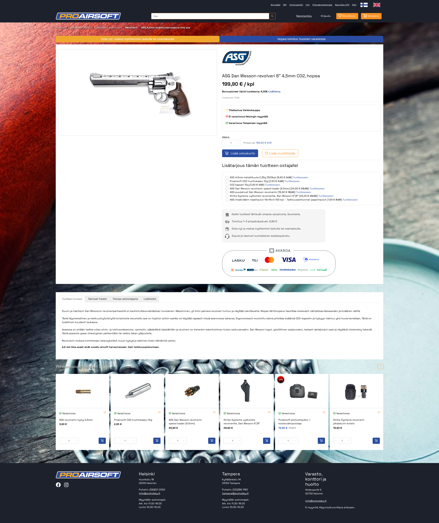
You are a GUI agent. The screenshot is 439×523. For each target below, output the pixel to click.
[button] (374, 366)
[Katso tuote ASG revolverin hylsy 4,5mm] (82, 391)
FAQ (285, 5)
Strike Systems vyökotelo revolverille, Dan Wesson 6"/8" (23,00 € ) (274, 195)
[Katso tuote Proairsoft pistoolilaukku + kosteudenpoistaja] (301, 391)
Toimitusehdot (296, 5)
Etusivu (60, 27)
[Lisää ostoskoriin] (102, 441)
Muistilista (348, 15)
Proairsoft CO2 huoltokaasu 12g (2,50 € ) (257, 181)
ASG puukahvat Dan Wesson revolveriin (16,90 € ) (262, 192)
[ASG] (242, 57)
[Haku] (272, 16)
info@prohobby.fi (149, 493)
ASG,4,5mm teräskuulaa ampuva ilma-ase (165, 27)
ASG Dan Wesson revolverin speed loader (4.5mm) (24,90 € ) (269, 188)
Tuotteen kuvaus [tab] (72, 298)
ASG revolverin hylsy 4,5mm (76, 419)
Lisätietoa (274, 91)
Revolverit (132, 27)
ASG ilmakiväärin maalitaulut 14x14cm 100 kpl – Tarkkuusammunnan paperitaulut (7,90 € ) (286, 199)
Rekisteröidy (304, 15)
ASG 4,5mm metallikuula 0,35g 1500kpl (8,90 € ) (261, 177)
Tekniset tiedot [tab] (97, 298)
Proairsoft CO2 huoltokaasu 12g (133, 419)
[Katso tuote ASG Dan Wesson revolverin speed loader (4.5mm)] (192, 391)
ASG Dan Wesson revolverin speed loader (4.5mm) (185, 421)
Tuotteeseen (300, 177)
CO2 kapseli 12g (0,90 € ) (247, 184)
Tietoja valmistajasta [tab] (125, 298)
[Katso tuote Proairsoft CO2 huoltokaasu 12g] (137, 391)
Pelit (354, 5)
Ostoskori (373, 15)
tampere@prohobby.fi (235, 493)
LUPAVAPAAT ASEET (79, 27)
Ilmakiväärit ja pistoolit (108, 27)
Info (308, 5)
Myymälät (275, 5)
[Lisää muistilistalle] (104, 412)
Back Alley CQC (342, 5)
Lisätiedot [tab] (150, 298)
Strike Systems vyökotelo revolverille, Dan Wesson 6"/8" (242, 421)
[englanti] (376, 4)
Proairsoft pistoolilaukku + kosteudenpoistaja (294, 421)
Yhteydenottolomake (322, 5)
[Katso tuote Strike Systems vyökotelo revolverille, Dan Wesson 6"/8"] (247, 391)
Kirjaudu (326, 15)
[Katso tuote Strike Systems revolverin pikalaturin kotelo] (356, 391)
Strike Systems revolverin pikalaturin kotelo (348, 421)
